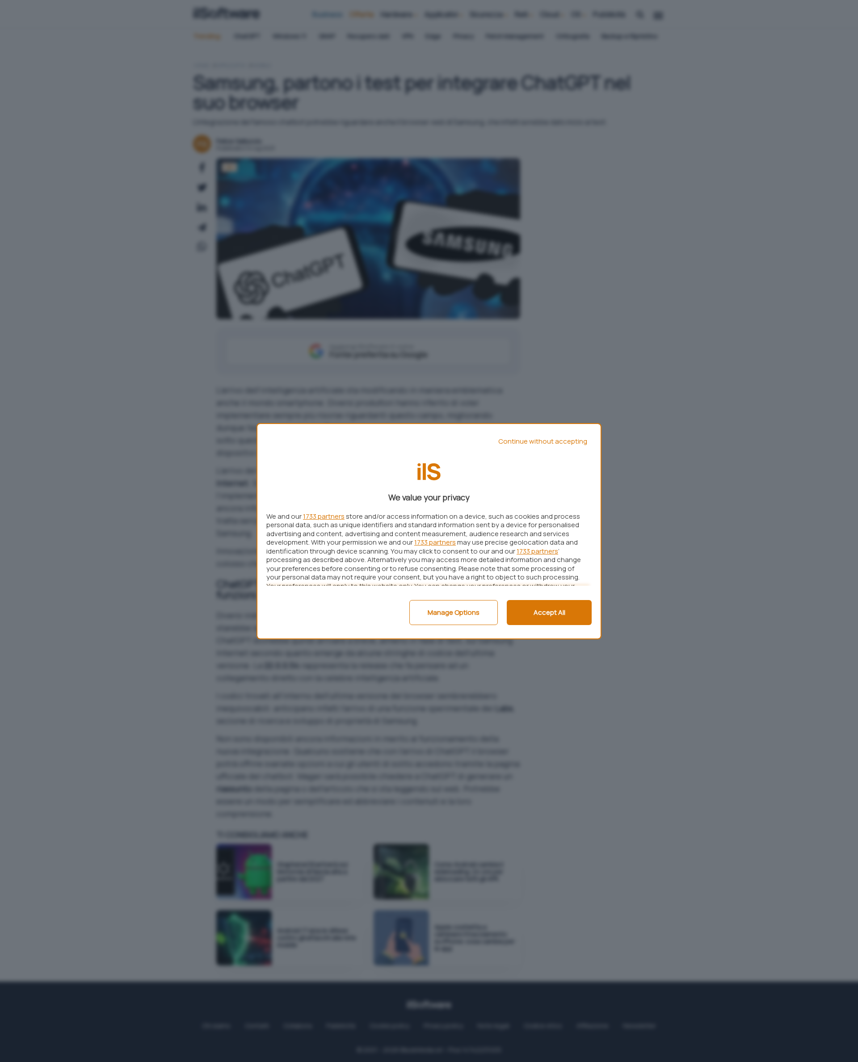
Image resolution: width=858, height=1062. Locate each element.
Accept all (549, 612)
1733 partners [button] (324, 516)
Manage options (453, 612)
